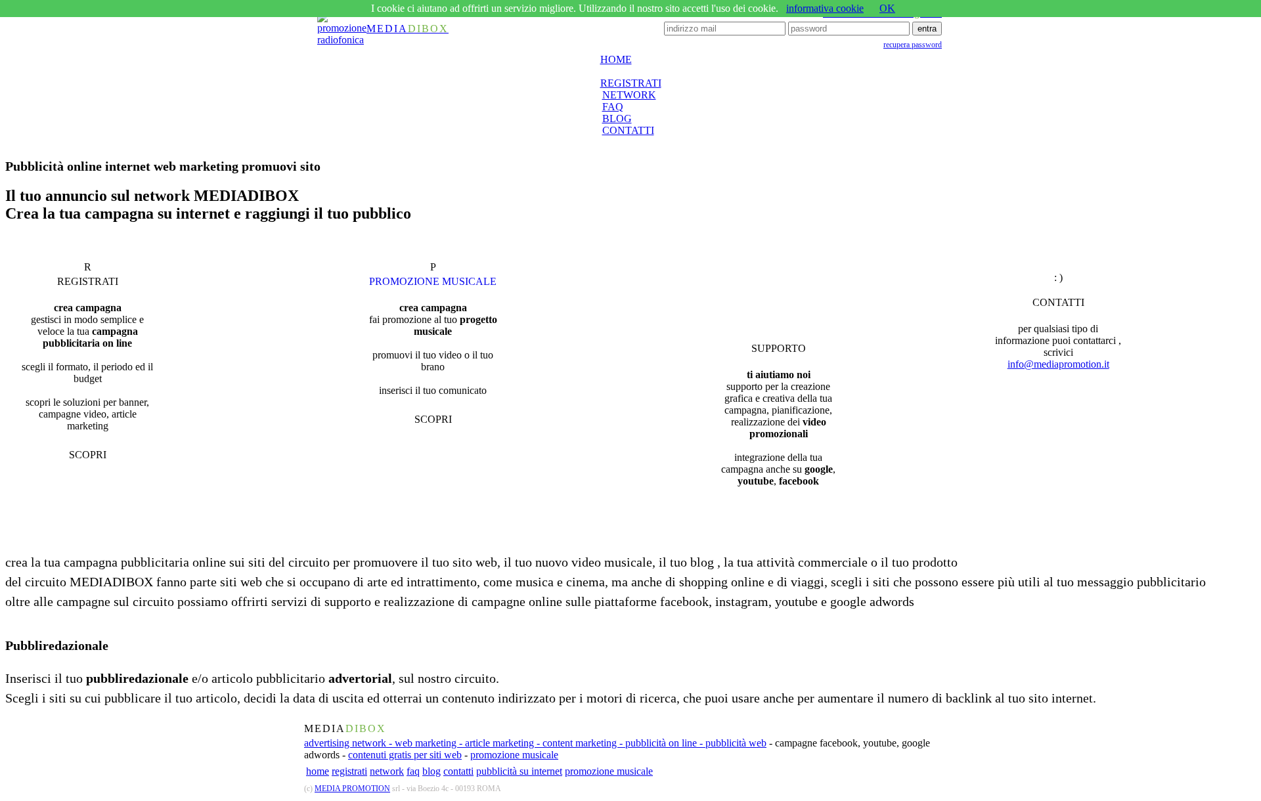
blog (431, 771)
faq (413, 771)
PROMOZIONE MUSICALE (433, 281)
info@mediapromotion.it (1058, 364)
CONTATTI (628, 130)
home (317, 771)
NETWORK (629, 94)
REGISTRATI (630, 83)
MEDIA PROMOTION (352, 788)
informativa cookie (825, 8)
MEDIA (407, 28)
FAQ (612, 106)
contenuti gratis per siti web (405, 754)
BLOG (617, 118)
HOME (616, 59)
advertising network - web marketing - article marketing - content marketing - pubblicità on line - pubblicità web (535, 742)
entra (927, 28)
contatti (458, 771)
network (387, 771)
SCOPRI (87, 454)
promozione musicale (514, 754)
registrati (349, 771)
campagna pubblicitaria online (145, 562)
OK (887, 8)
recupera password (912, 44)
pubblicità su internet (519, 771)
